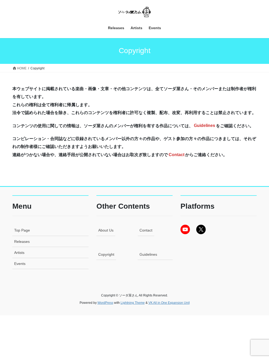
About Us (105, 230)
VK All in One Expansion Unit (169, 303)
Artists (19, 252)
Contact (145, 230)
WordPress (105, 303)
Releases (22, 241)
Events (19, 263)
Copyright (106, 254)
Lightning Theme (133, 303)
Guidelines (148, 254)
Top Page (22, 230)
